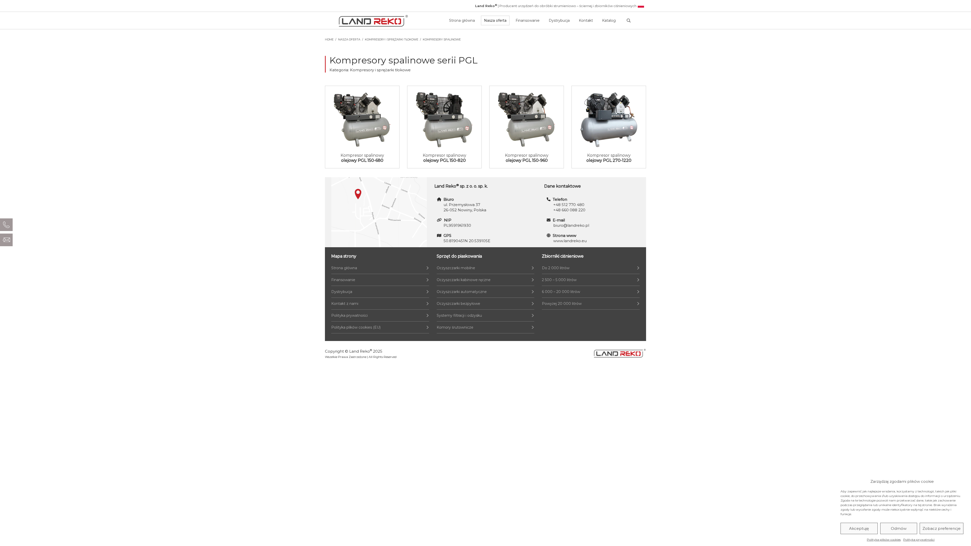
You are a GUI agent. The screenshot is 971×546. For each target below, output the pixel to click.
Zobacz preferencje (941, 528)
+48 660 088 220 (569, 210)
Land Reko (360, 351)
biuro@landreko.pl (571, 225)
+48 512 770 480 (568, 204)
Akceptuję (859, 528)
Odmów (899, 528)
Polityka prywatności (919, 539)
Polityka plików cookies (884, 539)
